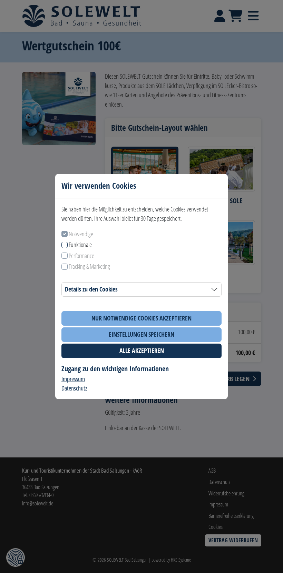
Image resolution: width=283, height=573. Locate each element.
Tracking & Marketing (89, 266)
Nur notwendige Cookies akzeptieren (141, 318)
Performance (81, 255)
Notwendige (81, 234)
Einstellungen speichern (141, 334)
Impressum (73, 379)
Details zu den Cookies (91, 289)
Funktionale (80, 244)
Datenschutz (74, 388)
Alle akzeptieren (141, 350)
